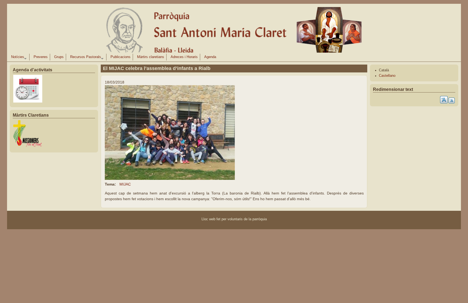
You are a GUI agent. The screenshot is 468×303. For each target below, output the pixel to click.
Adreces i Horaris (184, 57)
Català (384, 70)
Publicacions (120, 57)
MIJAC (125, 184)
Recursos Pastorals (84, 57)
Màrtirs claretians (150, 57)
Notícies (16, 57)
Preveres (41, 57)
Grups (59, 57)
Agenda (210, 57)
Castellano (387, 76)
